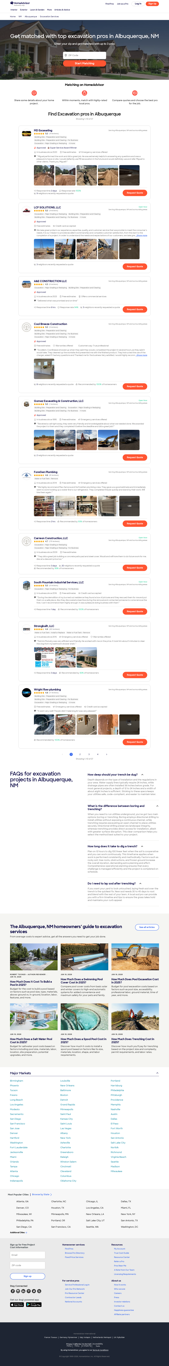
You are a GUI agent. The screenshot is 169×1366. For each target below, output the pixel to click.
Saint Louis (66, 1123)
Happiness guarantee (124, 1310)
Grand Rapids (67, 1104)
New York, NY (128, 1214)
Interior (14, 10)
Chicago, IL (92, 1201)
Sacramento (17, 1114)
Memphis (116, 1104)
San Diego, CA (24, 1226)
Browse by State (40, 1194)
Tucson (14, 1090)
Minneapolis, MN (60, 1214)
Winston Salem (68, 1161)
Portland (115, 1080)
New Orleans (67, 1085)
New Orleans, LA (95, 1214)
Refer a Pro (119, 1261)
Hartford (14, 1138)
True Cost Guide (121, 1253)
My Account (119, 1249)
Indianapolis (16, 1180)
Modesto (15, 1109)
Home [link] (13, 16)
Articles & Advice (62, 10)
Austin (114, 1114)
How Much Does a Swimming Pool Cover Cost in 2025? (82, 981)
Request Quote (135, 192)
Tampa (13, 1166)
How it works (120, 1285)
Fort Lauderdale (19, 1147)
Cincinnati (65, 1166)
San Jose (15, 1128)
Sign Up (152, 3)
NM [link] (20, 16)
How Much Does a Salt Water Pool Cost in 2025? (31, 1040)
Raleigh (64, 1157)
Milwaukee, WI (24, 1214)
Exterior (23, 10)
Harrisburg (116, 1085)
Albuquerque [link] (31, 16)
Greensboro (66, 1152)
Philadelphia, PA (25, 1220)
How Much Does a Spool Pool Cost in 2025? (83, 1040)
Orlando (14, 1161)
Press (116, 1297)
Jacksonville (16, 1152)
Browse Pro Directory (74, 1253)
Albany (64, 1133)
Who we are (119, 1289)
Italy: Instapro (85, 1337)
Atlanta (14, 1171)
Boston (64, 1095)
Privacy (69, 1345)
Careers (117, 1293)
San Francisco (17, 1123)
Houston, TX (57, 1207)
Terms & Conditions (100, 1350)
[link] (84, 137)
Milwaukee (116, 1171)
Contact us (119, 1306)
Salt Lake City (118, 1142)
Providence (117, 1099)
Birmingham (16, 1080)
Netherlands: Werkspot (102, 1337)
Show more (142, 235)
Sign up (28, 1276)
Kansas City (66, 1119)
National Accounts (73, 1302)
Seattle (115, 1161)
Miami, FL (126, 1207)
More (49, 10)
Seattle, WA (92, 1226)
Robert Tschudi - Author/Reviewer (28, 974)
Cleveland (65, 1171)
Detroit (64, 1099)
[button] (44, 175)
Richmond (116, 1152)
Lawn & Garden (37, 10)
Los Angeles (16, 1104)
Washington (16, 1142)
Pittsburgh (116, 1095)
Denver (14, 1133)
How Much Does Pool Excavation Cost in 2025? (135, 981)
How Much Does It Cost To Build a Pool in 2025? (31, 983)
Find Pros (69, 1249)
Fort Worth (117, 1128)
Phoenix (14, 1085)
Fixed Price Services (74, 1257)
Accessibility (98, 1345)
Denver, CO (22, 1207)
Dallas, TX (126, 1201)
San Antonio (117, 1138)
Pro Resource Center (74, 1293)
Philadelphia (117, 1090)
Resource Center (122, 1257)
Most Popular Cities (18, 1194)
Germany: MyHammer (68, 1337)
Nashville (115, 1109)
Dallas (114, 1119)
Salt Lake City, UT (95, 1220)
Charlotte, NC (58, 1201)
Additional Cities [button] (17, 1232)
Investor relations (122, 1302)
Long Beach (16, 1099)
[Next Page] (106, 754)
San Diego (15, 1119)
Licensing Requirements (125, 1274)
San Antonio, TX (129, 1220)
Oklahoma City (68, 1180)
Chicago (14, 1176)
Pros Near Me (120, 1266)
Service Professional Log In (77, 1285)
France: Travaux (50, 1337)
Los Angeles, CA (95, 1207)
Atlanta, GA (22, 1201)
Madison (115, 1166)
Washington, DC (129, 1226)
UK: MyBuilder (119, 1337)
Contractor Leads (73, 1297)
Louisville (65, 1080)
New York (65, 1138)
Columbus (65, 1176)
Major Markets (20, 1073)
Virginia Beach (118, 1157)
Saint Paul (65, 1114)
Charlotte (65, 1147)
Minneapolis (66, 1109)
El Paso (114, 1123)
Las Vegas (65, 1128)
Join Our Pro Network (75, 1289)
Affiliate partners (122, 1314)
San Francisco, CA (61, 1226)
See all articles (147, 927)
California (77, 1345)
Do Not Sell (86, 1345)
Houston (115, 1133)
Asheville (65, 1142)
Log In (138, 3)
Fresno (13, 1095)
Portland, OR (58, 1220)
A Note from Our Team (124, 1270)
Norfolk (115, 1147)
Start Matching (84, 63)
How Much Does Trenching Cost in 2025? (132, 1040)
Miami (13, 1157)
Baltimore (65, 1090)
